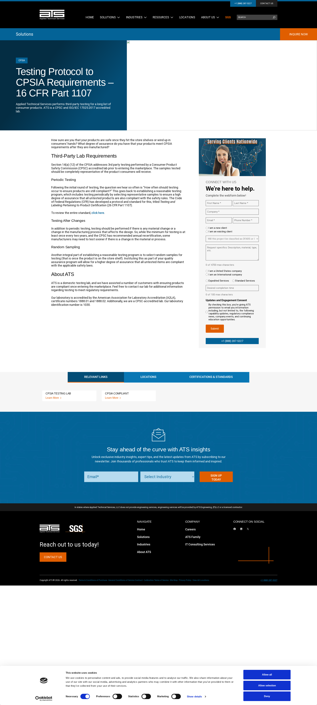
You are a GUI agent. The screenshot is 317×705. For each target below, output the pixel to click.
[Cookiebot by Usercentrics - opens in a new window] (43, 698)
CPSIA (21, 60)
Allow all (267, 674)
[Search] (274, 17)
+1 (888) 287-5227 (243, 3)
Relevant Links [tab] (95, 377)
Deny (267, 696)
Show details (194, 696)
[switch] (117, 696)
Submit (215, 328)
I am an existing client (220, 231)
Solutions (24, 34)
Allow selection (267, 685)
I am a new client (218, 227)
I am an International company (225, 274)
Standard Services (245, 280)
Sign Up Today (216, 477)
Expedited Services (219, 280)
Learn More (52, 397)
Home (141, 529)
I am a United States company (225, 270)
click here (97, 213)
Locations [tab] (148, 377)
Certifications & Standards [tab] (211, 377)
